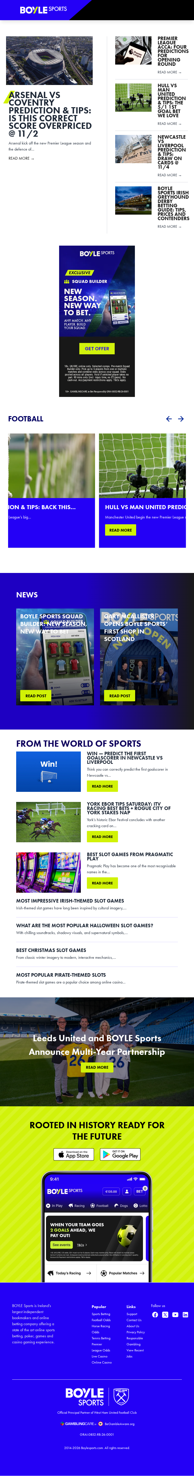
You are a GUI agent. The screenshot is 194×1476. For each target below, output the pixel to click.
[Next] (181, 419)
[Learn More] (74, 1154)
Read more (102, 786)
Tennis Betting (101, 1338)
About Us (133, 1326)
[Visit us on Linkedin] (185, 1314)
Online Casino (102, 1362)
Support (132, 1314)
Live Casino (99, 1356)
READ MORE (120, 530)
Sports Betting (101, 1314)
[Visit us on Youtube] (175, 1314)
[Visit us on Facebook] (155, 1314)
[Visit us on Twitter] (165, 1314)
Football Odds (101, 1320)
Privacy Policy (136, 1332)
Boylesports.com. (92, 1448)
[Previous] (169, 419)
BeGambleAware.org (119, 1424)
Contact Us (134, 1320)
